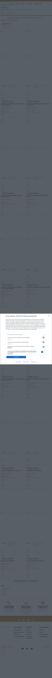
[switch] (43, 337)
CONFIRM (16, 357)
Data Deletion (18, 361)
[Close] (49, 316)
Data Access (26, 361)
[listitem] (26, 334)
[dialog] (26, 339)
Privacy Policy (34, 361)
